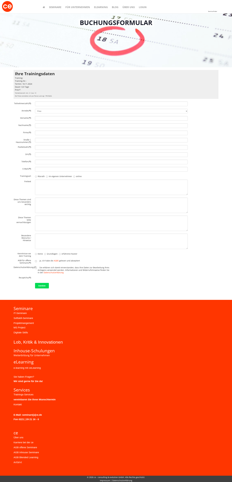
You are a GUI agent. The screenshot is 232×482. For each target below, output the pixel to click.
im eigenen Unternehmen (60, 176)
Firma (27, 132)
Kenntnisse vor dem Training (24, 254)
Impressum (105, 480)
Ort (28, 154)
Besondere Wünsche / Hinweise (26, 238)
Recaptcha (25, 277)
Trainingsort (25, 176)
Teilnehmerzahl (22, 103)
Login (143, 7)
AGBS (56, 260)
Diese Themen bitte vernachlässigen (23, 220)
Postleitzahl (24, 147)
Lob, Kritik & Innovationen (38, 342)
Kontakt (18, 404)
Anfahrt (18, 462)
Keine (40, 254)
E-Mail (27, 168)
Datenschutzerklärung (23, 267)
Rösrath (41, 176)
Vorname (25, 118)
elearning (101, 7)
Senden (42, 285)
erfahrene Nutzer (69, 254)
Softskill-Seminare (23, 318)
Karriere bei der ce (23, 442)
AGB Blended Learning (26, 457)
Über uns (128, 7)
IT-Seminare (20, 313)
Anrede (26, 110)
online (79, 176)
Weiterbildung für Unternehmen (32, 355)
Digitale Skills (21, 332)
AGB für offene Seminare (24, 261)
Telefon (26, 161)
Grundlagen (52, 254)
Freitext (27, 181)
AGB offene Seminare (25, 447)
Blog (115, 7)
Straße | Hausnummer (23, 140)
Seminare (55, 7)
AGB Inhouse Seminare (26, 452)
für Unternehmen (77, 7)
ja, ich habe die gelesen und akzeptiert (59, 260)
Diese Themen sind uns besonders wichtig (22, 202)
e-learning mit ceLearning (27, 368)
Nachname (24, 125)
